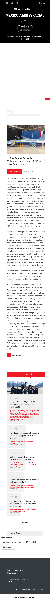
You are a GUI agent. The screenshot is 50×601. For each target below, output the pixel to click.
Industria (19, 419)
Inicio (9, 570)
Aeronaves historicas (25, 410)
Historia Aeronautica (26, 487)
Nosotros (11, 573)
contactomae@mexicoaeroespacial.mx (29, 589)
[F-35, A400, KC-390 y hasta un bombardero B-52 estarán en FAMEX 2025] (25, 387)
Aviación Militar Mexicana (23, 413)
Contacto (19, 570)
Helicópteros (25, 416)
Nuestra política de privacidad (25, 598)
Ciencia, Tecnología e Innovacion (24, 413)
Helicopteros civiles (16, 417)
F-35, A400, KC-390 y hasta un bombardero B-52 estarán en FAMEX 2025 (22, 404)
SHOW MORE (25, 523)
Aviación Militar (14, 171)
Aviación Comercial (24, 412)
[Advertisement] (25, 70)
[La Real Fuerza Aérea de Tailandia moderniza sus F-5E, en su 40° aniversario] (27, 139)
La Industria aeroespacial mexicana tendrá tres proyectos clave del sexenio (24, 435)
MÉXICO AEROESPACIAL (25, 15)
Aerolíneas (13, 410)
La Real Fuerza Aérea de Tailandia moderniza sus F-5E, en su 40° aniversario (24, 161)
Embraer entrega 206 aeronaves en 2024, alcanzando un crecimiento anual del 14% (25, 503)
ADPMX (10, 582)
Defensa (30, 414)
